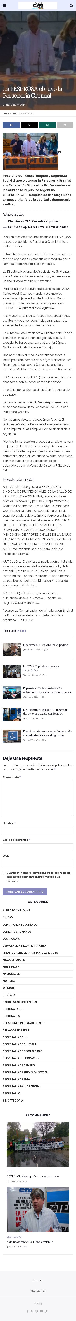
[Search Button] (71, 5)
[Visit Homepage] (38, 5)
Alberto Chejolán (16, 910)
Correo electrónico (16, 840)
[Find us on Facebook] (27, 1311)
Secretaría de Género (19, 1065)
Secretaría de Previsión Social (25, 1072)
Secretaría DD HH (15, 1037)
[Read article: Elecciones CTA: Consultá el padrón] (12, 649)
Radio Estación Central (20, 1002)
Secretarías (12, 1093)
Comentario (12, 777)
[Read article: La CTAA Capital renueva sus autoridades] (12, 671)
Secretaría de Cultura (19, 1044)
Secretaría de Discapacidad (22, 1051)
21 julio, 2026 (31, 697)
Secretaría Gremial (17, 1079)
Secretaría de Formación (21, 1058)
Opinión (8, 987)
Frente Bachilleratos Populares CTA (30, 952)
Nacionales (28, 113)
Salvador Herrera (16, 1030)
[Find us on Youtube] (41, 1311)
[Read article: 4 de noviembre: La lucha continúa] (38, 1209)
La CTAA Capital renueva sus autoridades (38, 227)
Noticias (16, 113)
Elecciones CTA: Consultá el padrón (34, 221)
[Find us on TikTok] (46, 1311)
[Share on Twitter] (29, 125)
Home (6, 113)
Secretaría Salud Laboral (22, 1086)
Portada (9, 995)
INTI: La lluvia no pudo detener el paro (33, 1176)
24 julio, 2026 (31, 675)
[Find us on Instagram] (36, 1311)
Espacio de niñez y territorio (24, 945)
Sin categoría (13, 1100)
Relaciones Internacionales (24, 1023)
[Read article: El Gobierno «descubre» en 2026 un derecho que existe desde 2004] (12, 714)
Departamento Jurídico (20, 924)
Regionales (11, 1016)
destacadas (11, 938)
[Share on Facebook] (11, 125)
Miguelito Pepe (14, 959)
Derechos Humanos (17, 931)
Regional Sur (13, 1009)
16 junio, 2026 (31, 718)
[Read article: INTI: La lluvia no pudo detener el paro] (38, 1144)
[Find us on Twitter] (31, 1311)
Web (6, 856)
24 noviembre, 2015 (14, 104)
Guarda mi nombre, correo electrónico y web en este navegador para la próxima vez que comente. (38, 877)
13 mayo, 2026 (31, 740)
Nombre (9, 823)
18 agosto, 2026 (32, 650)
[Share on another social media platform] (65, 125)
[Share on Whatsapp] (47, 125)
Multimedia (11, 966)
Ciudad (8, 917)
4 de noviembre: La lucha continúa (30, 1242)
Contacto (37, 1280)
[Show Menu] (4, 5)
